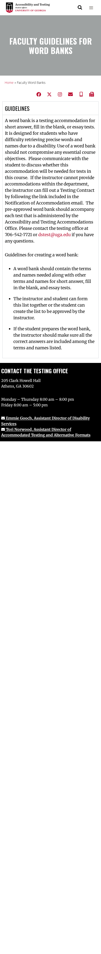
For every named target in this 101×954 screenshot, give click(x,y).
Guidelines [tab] (17, 108)
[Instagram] (60, 94)
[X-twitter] (49, 94)
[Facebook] (38, 94)
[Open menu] (91, 7)
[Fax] (91, 94)
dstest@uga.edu (54, 234)
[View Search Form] (79, 7)
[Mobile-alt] (81, 94)
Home (9, 82)
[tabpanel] (50, 236)
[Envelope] (70, 94)
